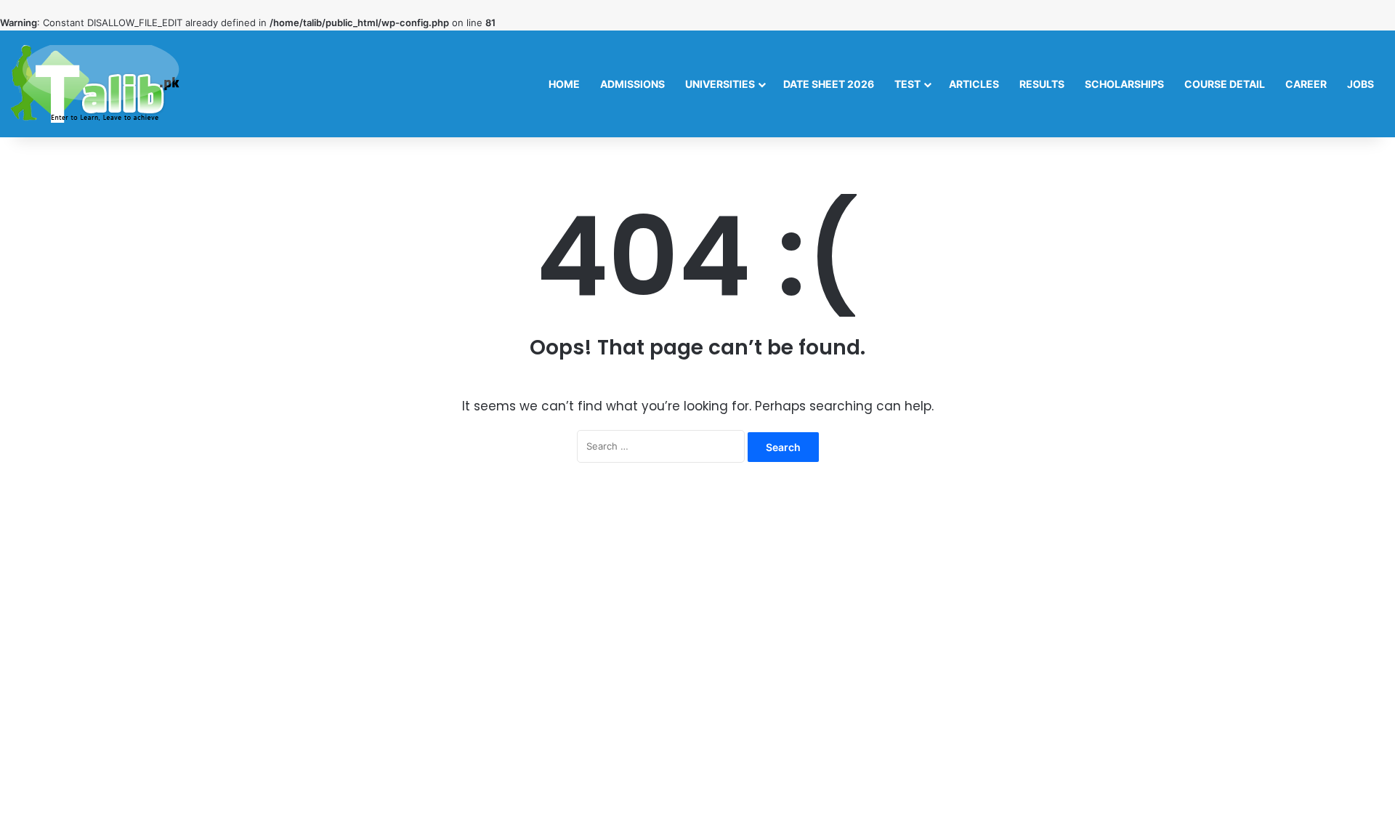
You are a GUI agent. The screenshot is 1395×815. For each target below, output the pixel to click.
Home (564, 84)
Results (1041, 84)
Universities (720, 84)
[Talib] (95, 84)
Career (1306, 84)
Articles (974, 84)
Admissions (632, 84)
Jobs (1360, 84)
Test (907, 84)
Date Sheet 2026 (828, 84)
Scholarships (1124, 84)
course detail (1224, 84)
